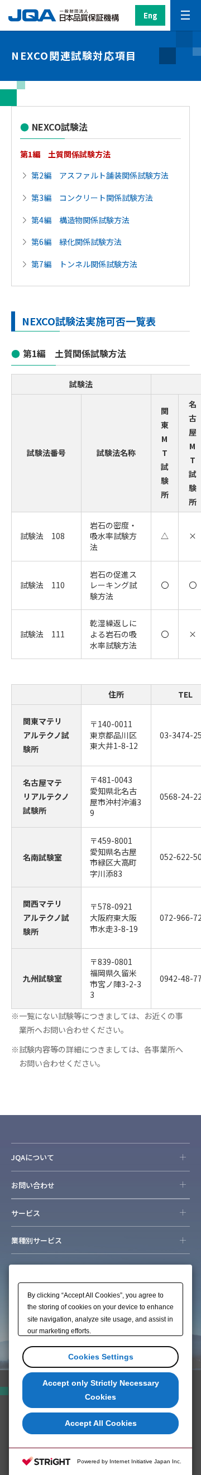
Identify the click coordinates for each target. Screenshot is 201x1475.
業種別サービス (36, 1240)
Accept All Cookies (101, 1423)
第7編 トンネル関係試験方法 (84, 264)
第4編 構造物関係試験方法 (80, 219)
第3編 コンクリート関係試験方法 (92, 197)
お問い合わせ (33, 1185)
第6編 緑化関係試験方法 (76, 241)
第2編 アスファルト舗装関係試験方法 (100, 175)
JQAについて (32, 1157)
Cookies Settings (100, 1356)
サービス (25, 1213)
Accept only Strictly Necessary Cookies (100, 1389)
